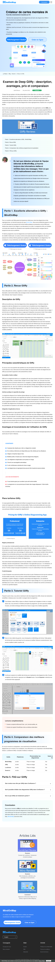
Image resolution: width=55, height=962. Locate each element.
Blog (10, 73)
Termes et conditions (45, 949)
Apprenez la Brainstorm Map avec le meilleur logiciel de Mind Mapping (27, 897)
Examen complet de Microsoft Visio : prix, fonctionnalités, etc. (22, 724)
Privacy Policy (41, 960)
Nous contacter (6, 949)
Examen (14, 73)
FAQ (24, 949)
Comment (28, 895)
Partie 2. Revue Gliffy (10, 142)
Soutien (25, 946)
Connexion (44, 2)
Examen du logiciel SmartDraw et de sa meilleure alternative (22, 727)
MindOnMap (29, 222)
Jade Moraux (17, 90)
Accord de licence (44, 952)
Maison (6, 73)
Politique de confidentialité (46, 946)
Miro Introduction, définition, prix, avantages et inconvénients (27, 877)
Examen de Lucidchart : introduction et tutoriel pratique (27, 856)
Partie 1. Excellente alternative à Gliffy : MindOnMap (18, 139)
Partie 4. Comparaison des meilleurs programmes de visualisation (21, 148)
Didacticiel (25, 952)
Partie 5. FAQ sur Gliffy (11, 151)
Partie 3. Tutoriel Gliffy (10, 145)
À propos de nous (7, 946)
